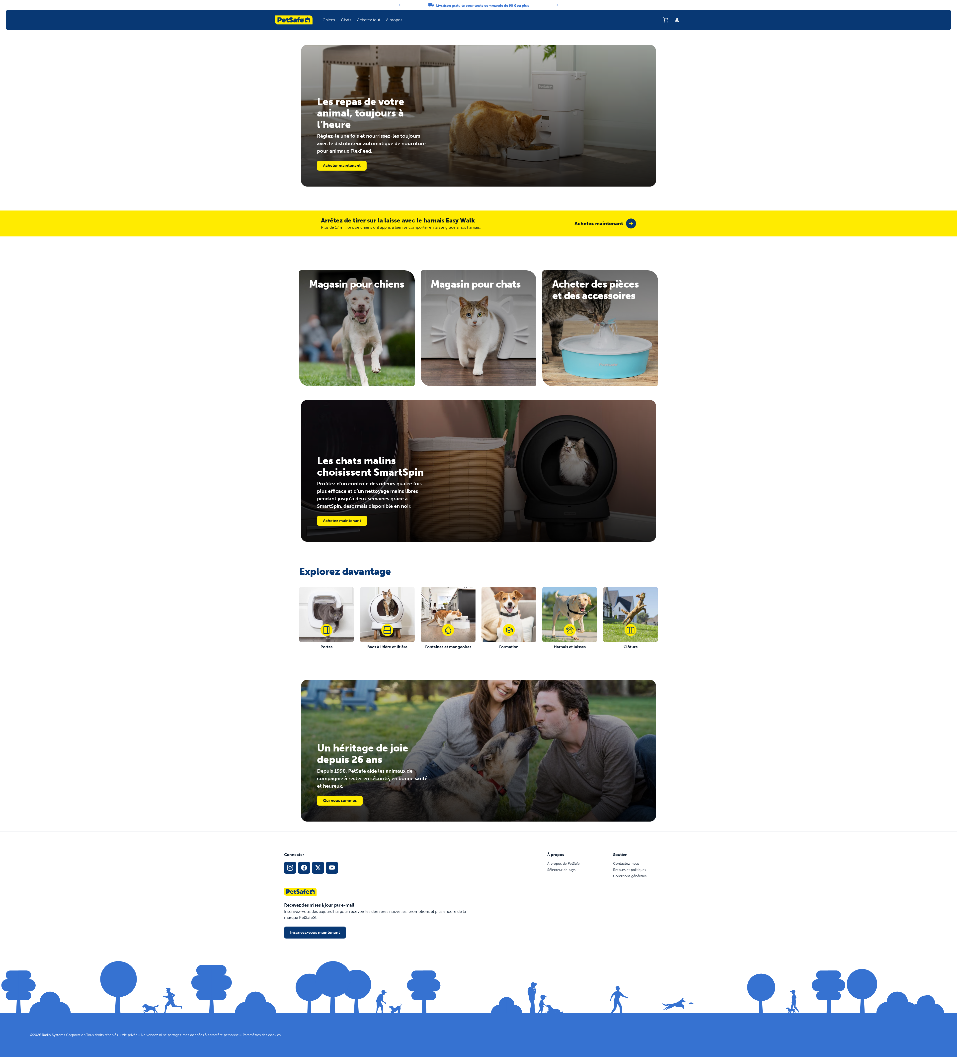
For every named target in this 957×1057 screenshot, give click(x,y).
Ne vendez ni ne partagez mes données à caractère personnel (190, 1035)
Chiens (328, 19)
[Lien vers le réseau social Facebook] (304, 868)
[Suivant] (557, 5)
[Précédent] (400, 5)
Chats (346, 19)
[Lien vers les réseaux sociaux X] (318, 868)
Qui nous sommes (340, 800)
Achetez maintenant (342, 520)
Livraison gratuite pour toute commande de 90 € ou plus (482, 5)
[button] (328, 20)
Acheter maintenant (342, 165)
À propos (394, 19)
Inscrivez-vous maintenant (315, 932)
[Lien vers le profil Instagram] (290, 868)
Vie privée (130, 1035)
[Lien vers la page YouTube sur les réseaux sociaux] (332, 868)
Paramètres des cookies (262, 1035)
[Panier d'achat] (666, 20)
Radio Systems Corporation (63, 1035)
